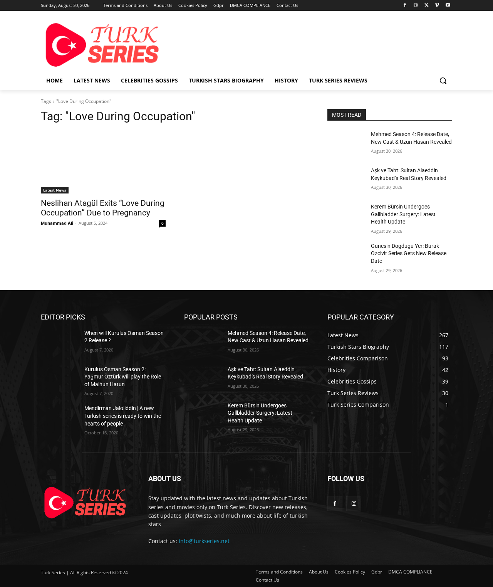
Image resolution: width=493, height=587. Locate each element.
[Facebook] (405, 5)
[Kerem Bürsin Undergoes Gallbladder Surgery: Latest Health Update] (346, 216)
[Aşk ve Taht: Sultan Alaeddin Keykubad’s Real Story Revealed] (346, 180)
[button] (443, 80)
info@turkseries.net (204, 541)
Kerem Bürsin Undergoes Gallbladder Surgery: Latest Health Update (403, 214)
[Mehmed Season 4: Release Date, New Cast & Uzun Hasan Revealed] (346, 144)
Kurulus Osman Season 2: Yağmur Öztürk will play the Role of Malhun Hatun (122, 376)
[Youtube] (447, 5)
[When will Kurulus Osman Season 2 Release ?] (59, 343)
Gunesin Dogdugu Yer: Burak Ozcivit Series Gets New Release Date (408, 253)
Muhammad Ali (57, 223)
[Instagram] (415, 5)
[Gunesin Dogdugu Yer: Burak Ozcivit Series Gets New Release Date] (346, 255)
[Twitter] (426, 5)
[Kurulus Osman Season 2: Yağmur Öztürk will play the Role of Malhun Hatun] (59, 379)
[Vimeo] (437, 5)
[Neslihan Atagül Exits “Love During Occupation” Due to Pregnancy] (103, 162)
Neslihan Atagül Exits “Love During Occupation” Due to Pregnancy (102, 207)
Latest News (54, 190)
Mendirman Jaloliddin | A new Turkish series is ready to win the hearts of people (122, 415)
